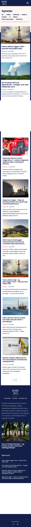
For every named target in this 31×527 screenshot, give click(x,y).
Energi (24, 15)
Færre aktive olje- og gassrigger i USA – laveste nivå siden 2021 (15, 282)
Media (15, 17)
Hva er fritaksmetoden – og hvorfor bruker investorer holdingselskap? (13, 446)
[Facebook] (13, 524)
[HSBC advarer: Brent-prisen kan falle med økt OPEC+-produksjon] (15, 306)
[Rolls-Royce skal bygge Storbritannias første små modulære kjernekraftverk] (15, 228)
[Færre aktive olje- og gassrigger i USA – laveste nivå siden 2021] (15, 268)
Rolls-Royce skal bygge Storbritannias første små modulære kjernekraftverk (14, 242)
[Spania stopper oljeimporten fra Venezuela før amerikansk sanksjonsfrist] (15, 346)
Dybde (8, 15)
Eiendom (16, 15)
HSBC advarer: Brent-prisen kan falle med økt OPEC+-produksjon (14, 320)
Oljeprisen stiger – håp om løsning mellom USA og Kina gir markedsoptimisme (15, 202)
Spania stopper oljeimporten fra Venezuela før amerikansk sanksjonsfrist (15, 360)
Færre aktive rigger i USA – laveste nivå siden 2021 (13, 47)
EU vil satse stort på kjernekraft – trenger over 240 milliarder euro (15, 84)
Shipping (19, 19)
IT (10, 17)
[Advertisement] (15, 115)
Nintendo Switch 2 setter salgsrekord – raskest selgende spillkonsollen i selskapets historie (15, 161)
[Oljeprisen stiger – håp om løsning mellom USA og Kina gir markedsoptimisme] (15, 188)
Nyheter (5, 167)
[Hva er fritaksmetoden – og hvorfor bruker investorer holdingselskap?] (15, 431)
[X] (17, 524)
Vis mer (15, 380)
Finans (4, 17)
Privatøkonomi (7, 19)
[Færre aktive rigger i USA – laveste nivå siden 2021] (15, 35)
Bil (3, 15)
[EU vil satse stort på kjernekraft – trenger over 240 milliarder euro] (15, 71)
